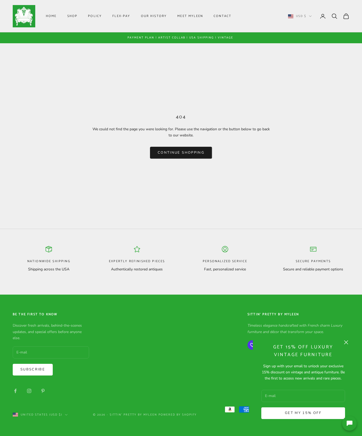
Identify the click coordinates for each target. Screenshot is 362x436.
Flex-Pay (121, 16)
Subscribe (32, 369)
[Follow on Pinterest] (43, 391)
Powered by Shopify (177, 414)
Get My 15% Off (303, 413)
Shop (72, 16)
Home (51, 16)
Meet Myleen (190, 16)
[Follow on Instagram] (29, 391)
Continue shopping (181, 152)
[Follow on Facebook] (15, 391)
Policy (95, 16)
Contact (222, 16)
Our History (154, 16)
